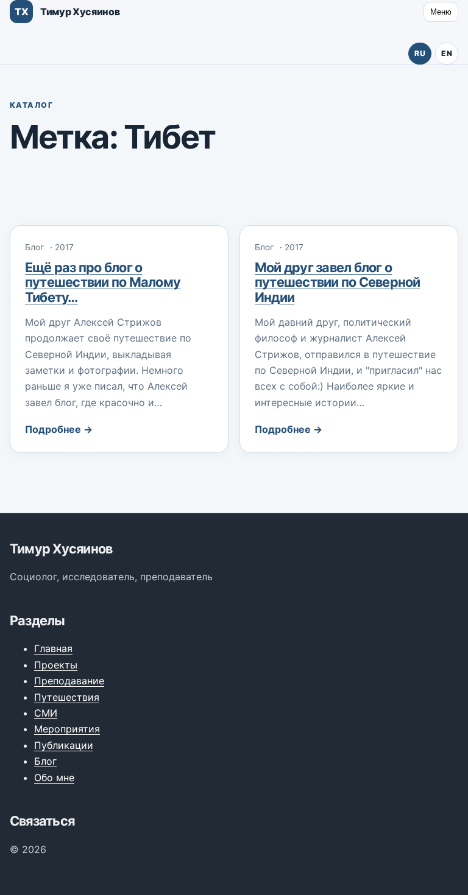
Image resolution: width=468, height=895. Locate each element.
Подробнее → (59, 429)
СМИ (45, 713)
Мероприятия (67, 729)
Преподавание (69, 681)
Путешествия (66, 697)
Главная (53, 648)
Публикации (63, 745)
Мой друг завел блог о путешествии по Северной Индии (337, 281)
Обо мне (54, 777)
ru (419, 53)
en (446, 53)
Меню (441, 11)
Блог (45, 761)
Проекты (55, 665)
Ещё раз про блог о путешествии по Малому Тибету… (102, 281)
